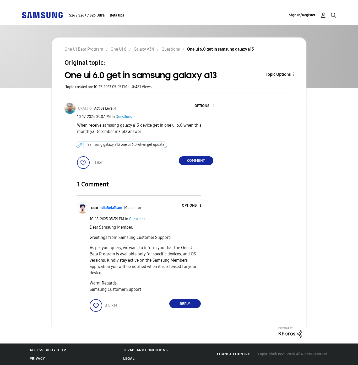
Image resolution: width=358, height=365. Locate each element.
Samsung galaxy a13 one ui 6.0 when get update (126, 144)
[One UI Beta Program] (42, 14)
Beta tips (117, 15)
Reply (185, 304)
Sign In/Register (302, 15)
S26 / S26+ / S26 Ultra (87, 15)
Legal (128, 358)
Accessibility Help (48, 350)
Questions (124, 117)
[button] (204, 106)
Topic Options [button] (278, 74)
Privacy (37, 358)
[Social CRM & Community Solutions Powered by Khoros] (290, 332)
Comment (196, 160)
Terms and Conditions (145, 350)
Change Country (233, 354)
